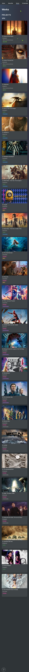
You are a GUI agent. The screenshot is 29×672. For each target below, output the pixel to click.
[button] (27, 1)
